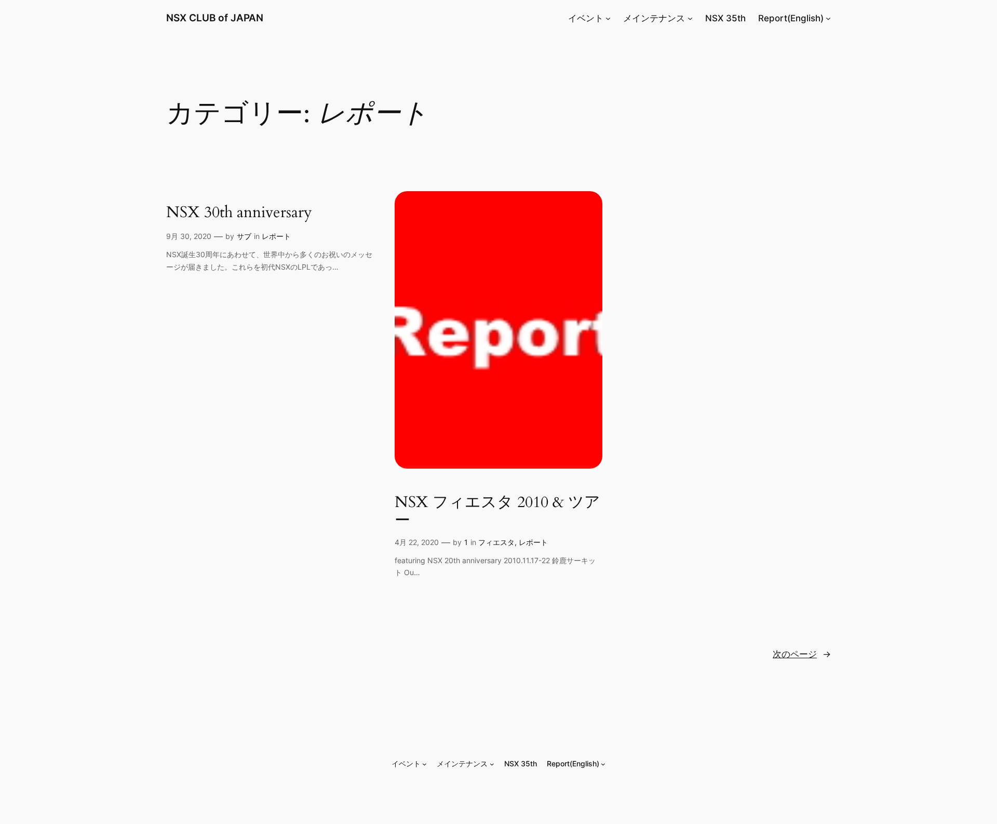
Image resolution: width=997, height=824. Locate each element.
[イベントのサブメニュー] (608, 18)
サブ (244, 236)
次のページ (802, 654)
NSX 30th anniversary (239, 213)
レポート (276, 236)
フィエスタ (496, 542)
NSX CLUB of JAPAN (214, 17)
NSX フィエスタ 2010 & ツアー (497, 512)
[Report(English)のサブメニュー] (828, 18)
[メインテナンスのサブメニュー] (690, 18)
